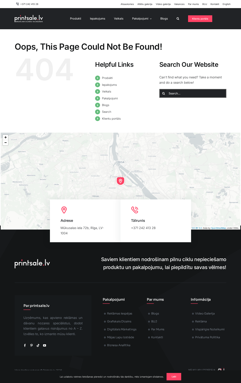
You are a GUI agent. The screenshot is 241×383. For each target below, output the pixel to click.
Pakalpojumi (110, 98)
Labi (174, 376)
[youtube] (44, 345)
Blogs (105, 105)
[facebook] (24, 345)
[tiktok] (38, 345)
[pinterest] (31, 345)
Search (106, 111)
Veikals (106, 91)
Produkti (107, 78)
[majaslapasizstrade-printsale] (220, 369)
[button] (178, 18)
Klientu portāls (111, 118)
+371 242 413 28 (143, 228)
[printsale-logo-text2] (29, 16)
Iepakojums (109, 85)
